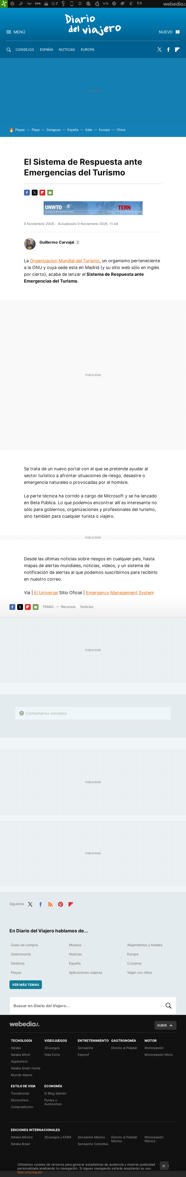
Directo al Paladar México (124, 1139)
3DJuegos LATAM (57, 1137)
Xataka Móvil (20, 1055)
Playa (35, 130)
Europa (87, 49)
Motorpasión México (154, 1139)
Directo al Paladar (124, 1048)
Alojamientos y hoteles (144, 945)
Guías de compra (24, 945)
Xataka (16, 1048)
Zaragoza (53, 130)
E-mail (50, 192)
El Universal (46, 592)
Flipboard (177, 49)
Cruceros (134, 963)
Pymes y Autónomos (53, 1102)
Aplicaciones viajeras (85, 972)
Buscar (168, 1005)
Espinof (83, 1055)
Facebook (168, 49)
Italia (88, 130)
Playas (20, 130)
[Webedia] (24, 1024)
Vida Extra (52, 1055)
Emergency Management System (120, 592)
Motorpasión (154, 1048)
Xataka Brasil (20, 1144)
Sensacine (85, 1048)
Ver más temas (25, 985)
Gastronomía (21, 954)
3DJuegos (52, 1048)
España (46, 49)
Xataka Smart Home (25, 1068)
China (121, 130)
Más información (29, 1172)
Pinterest (60, 903)
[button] (59, 242)
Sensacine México (91, 1137)
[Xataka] (4, 4)
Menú (19, 32)
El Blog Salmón (55, 1093)
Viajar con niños (139, 972)
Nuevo (165, 32)
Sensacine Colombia (93, 1144)
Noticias (67, 49)
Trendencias (20, 1093)
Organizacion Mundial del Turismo (65, 260)
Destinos (17, 963)
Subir (162, 1025)
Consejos (25, 49)
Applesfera (19, 1061)
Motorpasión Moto (159, 1055)
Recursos (68, 607)
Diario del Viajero (93, 25)
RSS (50, 903)
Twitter (159, 49)
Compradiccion (22, 1107)
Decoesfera (19, 1100)
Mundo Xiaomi (21, 1075)
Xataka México (22, 1137)
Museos (75, 945)
